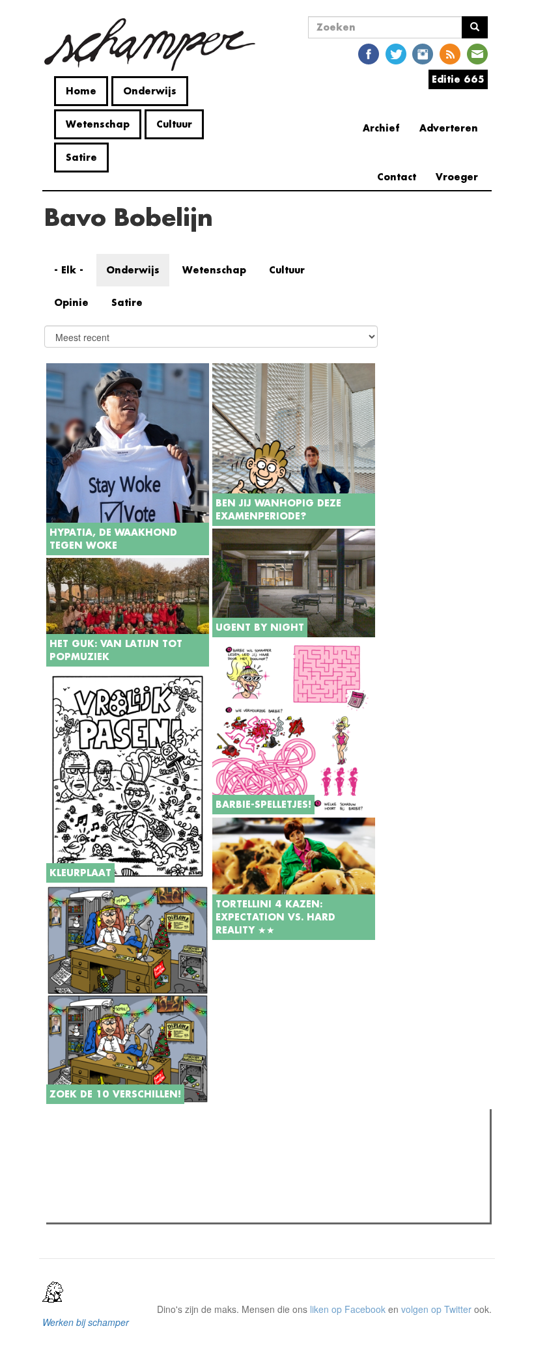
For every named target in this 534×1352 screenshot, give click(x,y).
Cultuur (174, 124)
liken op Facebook (348, 1309)
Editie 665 (458, 79)
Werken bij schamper (85, 1322)
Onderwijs (149, 91)
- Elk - (68, 270)
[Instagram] (422, 53)
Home (81, 91)
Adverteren (448, 128)
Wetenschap (98, 124)
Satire (81, 157)
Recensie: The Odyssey (121, 1174)
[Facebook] (368, 53)
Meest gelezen (91, 1148)
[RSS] (450, 53)
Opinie (71, 302)
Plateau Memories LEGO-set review (145, 1208)
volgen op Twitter (436, 1309)
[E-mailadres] (477, 53)
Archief (381, 128)
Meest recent (163, 1148)
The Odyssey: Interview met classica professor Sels (177, 1191)
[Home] (154, 44)
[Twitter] (396, 53)
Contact (396, 177)
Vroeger (457, 177)
